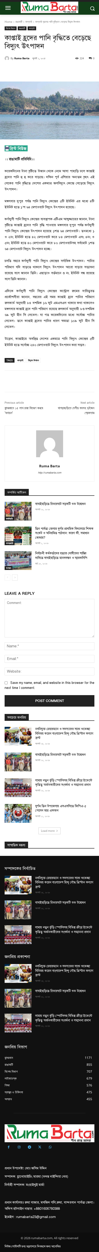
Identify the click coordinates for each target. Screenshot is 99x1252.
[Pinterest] (45, 70)
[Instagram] (19, 1147)
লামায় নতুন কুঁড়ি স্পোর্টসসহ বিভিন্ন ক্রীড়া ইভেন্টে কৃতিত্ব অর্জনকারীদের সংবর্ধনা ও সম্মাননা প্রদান (63, 782)
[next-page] (15, 578)
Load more (48, 831)
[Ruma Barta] (8, 58)
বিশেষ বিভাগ (10, 28)
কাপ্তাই (28, 22)
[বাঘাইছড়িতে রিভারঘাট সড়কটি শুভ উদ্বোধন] (18, 511)
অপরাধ (8, 568)
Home (8, 22)
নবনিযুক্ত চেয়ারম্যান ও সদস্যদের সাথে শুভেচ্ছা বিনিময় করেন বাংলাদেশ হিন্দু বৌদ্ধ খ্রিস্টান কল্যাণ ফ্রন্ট (64, 733)
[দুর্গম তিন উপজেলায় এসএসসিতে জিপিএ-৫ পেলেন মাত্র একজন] (18, 813)
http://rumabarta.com (49, 472)
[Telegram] (29, 1147)
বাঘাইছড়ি (9, 518)
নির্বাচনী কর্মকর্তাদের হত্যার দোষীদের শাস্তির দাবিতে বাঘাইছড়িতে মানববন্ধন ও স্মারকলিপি (61, 555)
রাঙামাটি (18, 22)
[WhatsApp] (55, 70)
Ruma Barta (21, 58)
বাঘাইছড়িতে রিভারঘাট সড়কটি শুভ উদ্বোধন (61, 504)
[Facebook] (23, 70)
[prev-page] (7, 578)
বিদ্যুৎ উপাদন (33, 360)
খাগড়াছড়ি (9, 543)
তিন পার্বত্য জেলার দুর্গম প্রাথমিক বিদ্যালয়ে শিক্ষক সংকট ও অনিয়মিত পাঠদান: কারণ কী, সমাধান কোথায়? (64, 533)
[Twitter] (34, 70)
